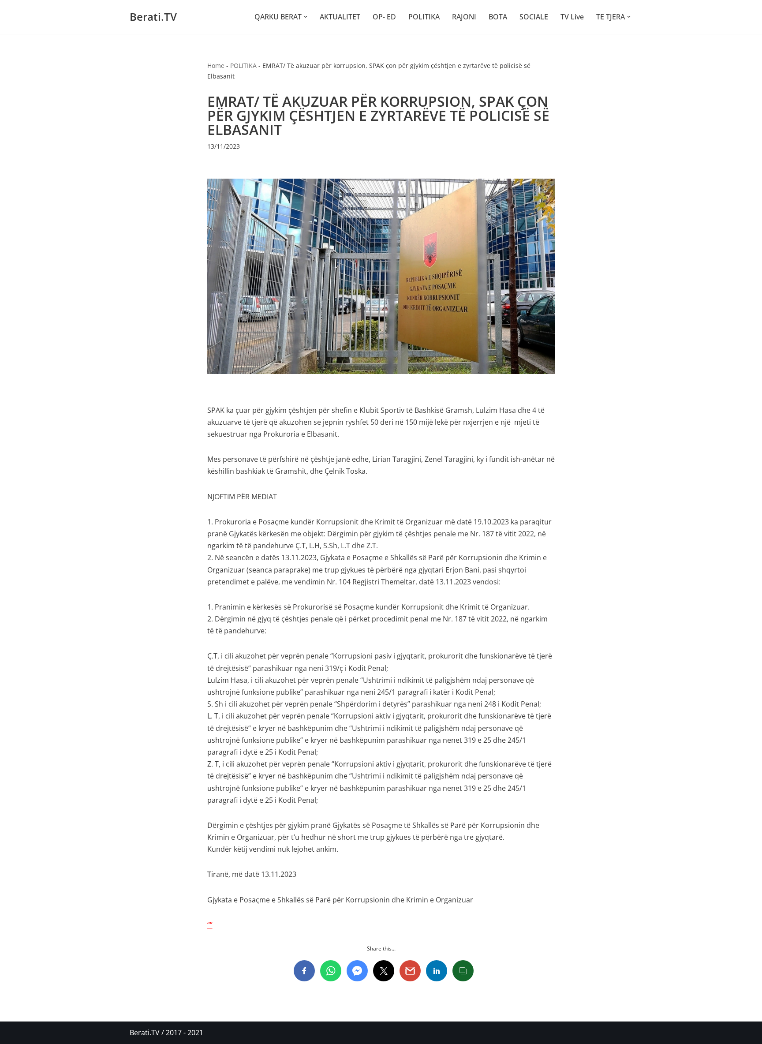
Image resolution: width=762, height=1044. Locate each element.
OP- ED (384, 17)
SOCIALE (533, 17)
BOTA (498, 17)
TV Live (572, 17)
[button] (305, 17)
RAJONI (464, 17)
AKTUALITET (340, 17)
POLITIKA (424, 17)
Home (215, 65)
